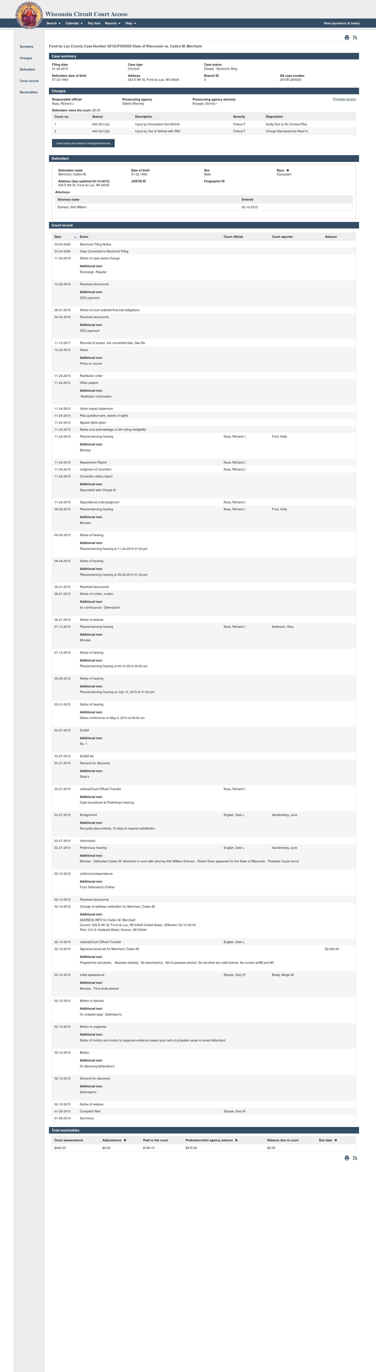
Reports (111, 23)
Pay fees (94, 23)
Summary (27, 46)
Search (52, 23)
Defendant (27, 69)
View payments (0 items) (342, 23)
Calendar (72, 23)
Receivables (29, 92)
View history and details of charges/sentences (83, 143)
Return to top (29, 35)
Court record (29, 81)
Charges (26, 58)
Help (129, 23)
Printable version (344, 99)
